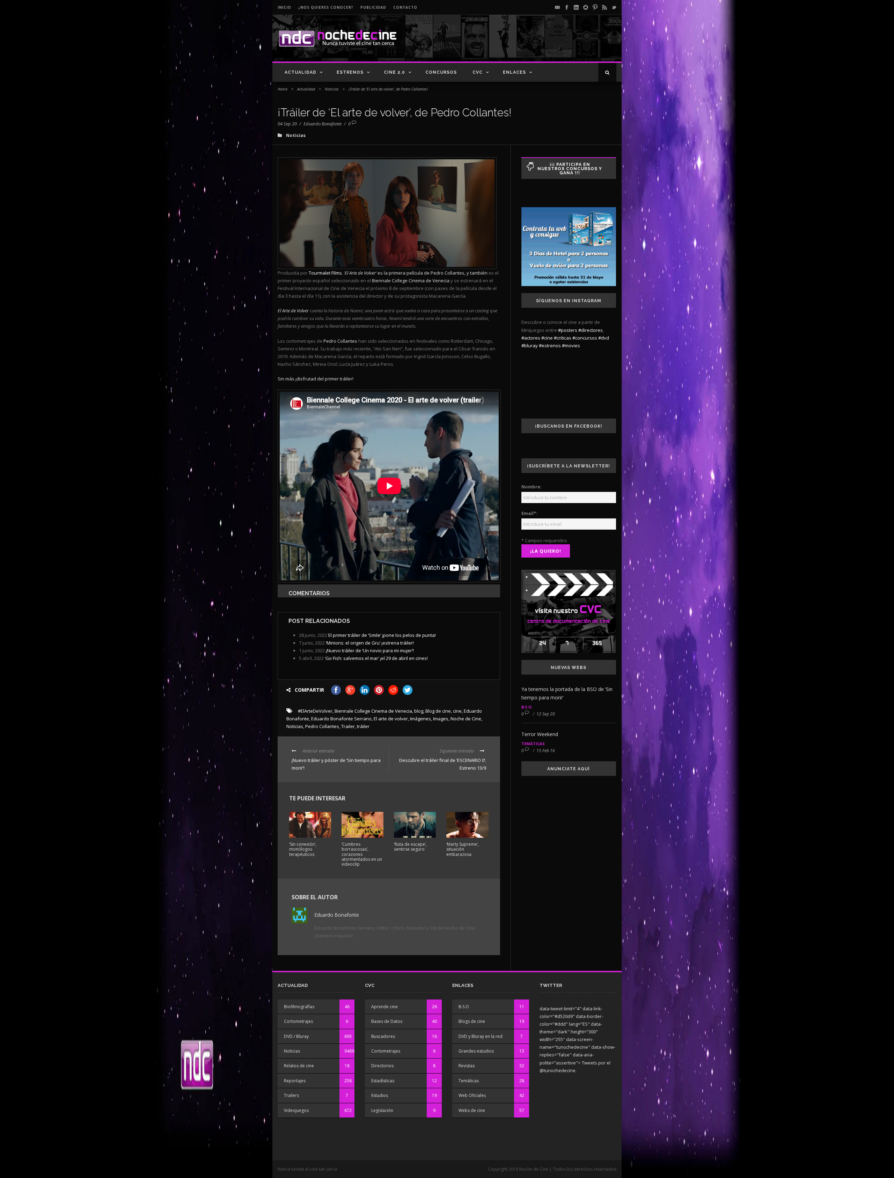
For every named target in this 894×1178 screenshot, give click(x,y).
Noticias (332, 89)
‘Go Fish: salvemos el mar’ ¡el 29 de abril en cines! (376, 658)
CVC (477, 72)
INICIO (284, 7)
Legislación (382, 1110)
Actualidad (300, 72)
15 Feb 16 (545, 751)
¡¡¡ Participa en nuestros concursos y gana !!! (569, 168)
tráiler (363, 726)
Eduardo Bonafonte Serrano (341, 718)
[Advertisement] (534, 44)
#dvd (603, 338)
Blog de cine (438, 711)
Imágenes (420, 718)
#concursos (584, 338)
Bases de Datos (386, 1021)
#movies (571, 345)
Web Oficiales (472, 1095)
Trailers (291, 1095)
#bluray (529, 345)
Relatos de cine (299, 1066)
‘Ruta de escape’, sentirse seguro (410, 846)
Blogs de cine (472, 1021)
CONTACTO (405, 7)
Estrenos (350, 72)
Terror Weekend (539, 734)
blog (418, 711)
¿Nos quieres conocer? (325, 7)
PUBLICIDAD (373, 7)
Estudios (379, 1095)
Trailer (348, 726)
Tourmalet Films (325, 273)
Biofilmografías (299, 1007)
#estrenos (550, 345)
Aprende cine (384, 1007)
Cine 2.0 (394, 72)
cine (457, 711)
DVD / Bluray (296, 1036)
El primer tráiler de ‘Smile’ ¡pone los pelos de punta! (382, 635)
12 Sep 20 (545, 714)
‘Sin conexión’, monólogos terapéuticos (302, 849)
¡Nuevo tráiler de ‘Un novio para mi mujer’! (370, 650)
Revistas (467, 1066)
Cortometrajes (298, 1021)
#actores (530, 338)
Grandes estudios (476, 1051)
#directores (590, 330)
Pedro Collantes (322, 726)
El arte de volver (391, 718)
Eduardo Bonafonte (322, 124)
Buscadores (383, 1036)
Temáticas (533, 743)
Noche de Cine (465, 718)
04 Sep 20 (287, 124)
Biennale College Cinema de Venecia (373, 711)
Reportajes (295, 1081)
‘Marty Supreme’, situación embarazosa (462, 849)
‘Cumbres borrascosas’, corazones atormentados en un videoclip (362, 854)
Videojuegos (296, 1110)
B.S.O (526, 707)
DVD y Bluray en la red (481, 1036)
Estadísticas (382, 1081)
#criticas (562, 338)
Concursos (441, 72)
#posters (567, 330)
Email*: (529, 513)
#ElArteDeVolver (315, 711)
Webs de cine (472, 1110)
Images (440, 718)
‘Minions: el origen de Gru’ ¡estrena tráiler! (370, 643)
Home (282, 89)
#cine (547, 338)
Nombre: (531, 486)
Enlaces (514, 72)
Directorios (382, 1066)
